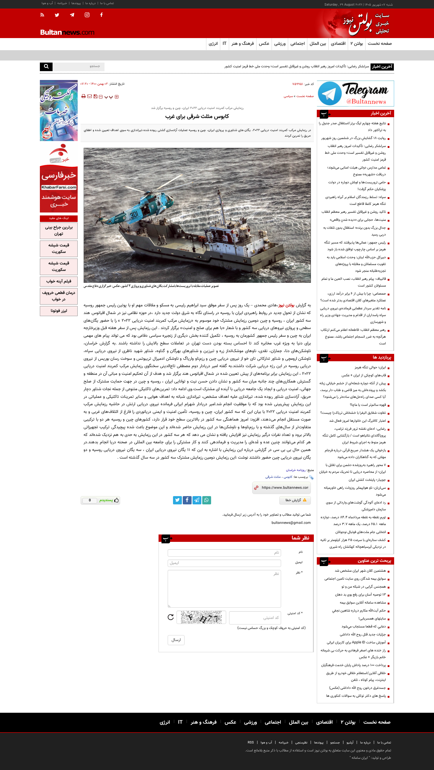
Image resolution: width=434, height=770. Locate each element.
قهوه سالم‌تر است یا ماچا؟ (368, 405)
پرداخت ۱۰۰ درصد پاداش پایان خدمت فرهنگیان (353, 665)
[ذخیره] (95, 96)
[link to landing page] (364, 23)
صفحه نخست (380, 43)
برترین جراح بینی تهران (59, 230)
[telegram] (72, 15)
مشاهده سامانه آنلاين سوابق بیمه (363, 602)
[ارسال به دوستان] (89, 96)
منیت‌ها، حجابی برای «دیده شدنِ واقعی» (358, 220)
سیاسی (288, 96)
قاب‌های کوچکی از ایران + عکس (364, 375)
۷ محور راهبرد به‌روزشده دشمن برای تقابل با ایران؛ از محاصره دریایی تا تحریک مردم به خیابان (352, 468)
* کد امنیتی (295, 613)
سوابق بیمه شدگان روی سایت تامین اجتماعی (355, 578)
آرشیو (350, 742)
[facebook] (101, 15)
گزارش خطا (293, 500)
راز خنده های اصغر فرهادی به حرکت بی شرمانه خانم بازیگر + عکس (353, 654)
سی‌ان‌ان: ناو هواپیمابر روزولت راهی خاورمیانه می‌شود (355, 491)
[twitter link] (177, 500)
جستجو (335, 742)
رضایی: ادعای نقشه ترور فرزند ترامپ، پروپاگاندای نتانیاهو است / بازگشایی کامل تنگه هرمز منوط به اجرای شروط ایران (354, 435)
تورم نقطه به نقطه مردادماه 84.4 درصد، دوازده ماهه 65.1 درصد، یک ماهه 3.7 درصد (353, 521)
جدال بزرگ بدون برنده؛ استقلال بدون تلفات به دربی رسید (354, 231)
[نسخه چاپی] (83, 96)
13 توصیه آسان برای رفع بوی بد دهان (360, 594)
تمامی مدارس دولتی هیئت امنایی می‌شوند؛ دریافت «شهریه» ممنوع (356, 171)
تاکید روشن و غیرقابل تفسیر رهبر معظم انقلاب (354, 212)
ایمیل (299, 562)
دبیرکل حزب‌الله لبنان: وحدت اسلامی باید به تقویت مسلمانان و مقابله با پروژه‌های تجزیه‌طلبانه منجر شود (356, 264)
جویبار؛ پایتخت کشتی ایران (367, 480)
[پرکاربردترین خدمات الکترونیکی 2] (59, 110)
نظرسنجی (301, 742)
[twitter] (57, 16)
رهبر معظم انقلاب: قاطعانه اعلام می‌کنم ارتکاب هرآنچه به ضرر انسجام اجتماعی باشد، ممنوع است (353, 336)
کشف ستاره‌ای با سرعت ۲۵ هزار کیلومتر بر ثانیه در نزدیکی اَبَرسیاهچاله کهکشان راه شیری (353, 543)
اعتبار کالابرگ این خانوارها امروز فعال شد (357, 421)
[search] (46, 67)
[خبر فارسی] (59, 177)
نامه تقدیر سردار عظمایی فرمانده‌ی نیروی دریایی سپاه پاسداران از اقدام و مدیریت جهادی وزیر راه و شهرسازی (353, 315)
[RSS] (44, 15)
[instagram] (87, 15)
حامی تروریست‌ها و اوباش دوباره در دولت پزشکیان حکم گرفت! (357, 186)
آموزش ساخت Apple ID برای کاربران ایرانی (356, 642)
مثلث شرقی (273, 477)
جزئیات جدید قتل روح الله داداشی (363, 634)
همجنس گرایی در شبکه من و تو (364, 586)
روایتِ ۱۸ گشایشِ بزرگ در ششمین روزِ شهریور (353, 138)
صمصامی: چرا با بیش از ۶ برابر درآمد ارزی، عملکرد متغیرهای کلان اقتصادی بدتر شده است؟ (353, 297)
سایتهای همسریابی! (372, 618)
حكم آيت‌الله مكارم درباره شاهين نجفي (359, 610)
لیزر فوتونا (59, 311)
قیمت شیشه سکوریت (58, 248)
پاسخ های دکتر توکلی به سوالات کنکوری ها (356, 696)
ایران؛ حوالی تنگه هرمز (370, 367)
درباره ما (90, 3)
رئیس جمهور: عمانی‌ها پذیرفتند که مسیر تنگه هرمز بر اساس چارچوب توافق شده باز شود (355, 246)
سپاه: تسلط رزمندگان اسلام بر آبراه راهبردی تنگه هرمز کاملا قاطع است (355, 200)
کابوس (288, 477)
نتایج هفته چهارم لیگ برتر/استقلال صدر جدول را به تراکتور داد (352, 127)
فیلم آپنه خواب (58, 281)
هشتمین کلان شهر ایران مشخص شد (360, 570)
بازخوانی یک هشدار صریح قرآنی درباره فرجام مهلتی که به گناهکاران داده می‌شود (355, 454)
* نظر (299, 572)
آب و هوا (47, 3)
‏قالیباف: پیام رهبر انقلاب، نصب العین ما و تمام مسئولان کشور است (354, 282)
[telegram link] (196, 500)
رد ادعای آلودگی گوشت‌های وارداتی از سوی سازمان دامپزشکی (356, 506)
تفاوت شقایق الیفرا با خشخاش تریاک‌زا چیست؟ (353, 413)
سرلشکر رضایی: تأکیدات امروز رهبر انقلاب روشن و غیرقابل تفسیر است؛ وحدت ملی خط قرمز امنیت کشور (296, 66)
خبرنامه (62, 3)
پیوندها (76, 3)
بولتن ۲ (356, 43)
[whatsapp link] (206, 500)
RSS (251, 742)
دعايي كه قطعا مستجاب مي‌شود (364, 626)
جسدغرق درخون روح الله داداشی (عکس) (357, 688)
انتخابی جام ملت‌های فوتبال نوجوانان (360, 532)
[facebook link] (187, 500)
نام (301, 552)
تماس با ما (107, 3)
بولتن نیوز (286, 305)
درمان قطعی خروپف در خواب (58, 296)
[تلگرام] (355, 93)
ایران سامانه (360, 758)
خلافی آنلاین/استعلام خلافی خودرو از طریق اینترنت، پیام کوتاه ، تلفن (356, 677)
